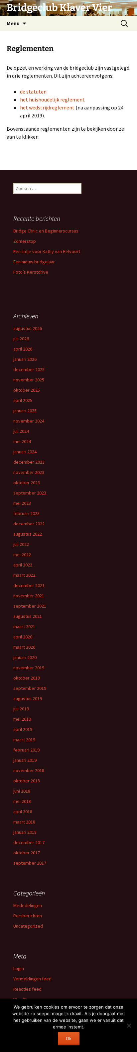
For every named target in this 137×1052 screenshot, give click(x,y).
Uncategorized (28, 926)
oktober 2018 (26, 781)
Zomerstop (24, 241)
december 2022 (29, 524)
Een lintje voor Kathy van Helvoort (46, 251)
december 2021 (29, 585)
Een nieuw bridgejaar (34, 262)
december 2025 (29, 369)
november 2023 (28, 472)
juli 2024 (21, 431)
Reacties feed (27, 989)
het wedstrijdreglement (47, 107)
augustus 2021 (27, 616)
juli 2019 (21, 709)
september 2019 (29, 688)
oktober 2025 (26, 390)
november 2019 (28, 668)
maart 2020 (24, 647)
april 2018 (22, 812)
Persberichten (27, 916)
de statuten (33, 91)
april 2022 (22, 565)
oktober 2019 (26, 678)
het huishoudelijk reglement (52, 99)
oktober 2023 (26, 483)
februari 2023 (26, 513)
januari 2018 (25, 832)
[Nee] (128, 1025)
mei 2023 (22, 503)
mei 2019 (22, 719)
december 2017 (29, 842)
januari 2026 (25, 359)
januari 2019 (25, 760)
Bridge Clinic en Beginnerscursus (45, 231)
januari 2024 (25, 452)
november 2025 (28, 380)
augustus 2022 (27, 534)
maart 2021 (24, 626)
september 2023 (29, 493)
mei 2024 (22, 441)
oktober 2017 (26, 853)
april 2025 (22, 400)
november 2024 (28, 421)
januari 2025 (25, 411)
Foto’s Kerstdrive (30, 272)
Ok (68, 1038)
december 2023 (29, 462)
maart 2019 (24, 740)
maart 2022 (24, 575)
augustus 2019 (27, 698)
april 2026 (22, 349)
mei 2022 (22, 555)
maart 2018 (24, 822)
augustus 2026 (27, 328)
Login (18, 968)
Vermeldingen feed (32, 979)
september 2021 (29, 606)
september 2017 (29, 863)
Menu (13, 23)
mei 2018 (22, 801)
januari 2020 (25, 657)
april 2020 (22, 637)
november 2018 (28, 770)
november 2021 (28, 596)
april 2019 (22, 729)
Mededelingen (27, 905)
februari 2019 (26, 750)
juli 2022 (21, 544)
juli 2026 (21, 339)
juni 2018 (21, 791)
